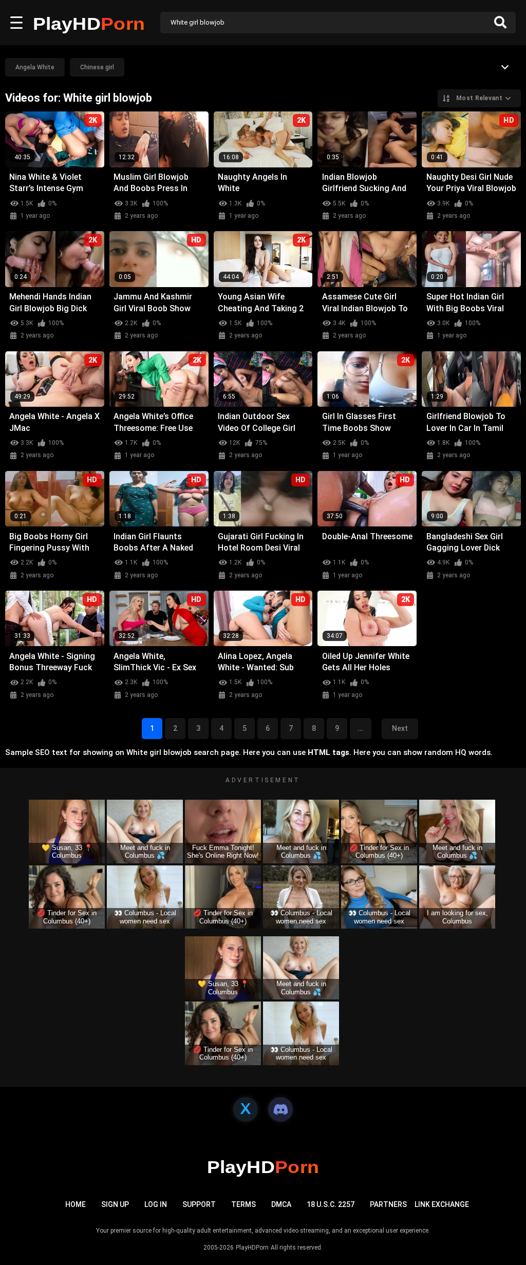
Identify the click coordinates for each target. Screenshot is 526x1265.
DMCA (281, 1204)
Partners (388, 1204)
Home (75, 1204)
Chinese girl (97, 67)
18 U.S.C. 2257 (330, 1204)
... (361, 728)
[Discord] (280, 1109)
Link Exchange (442, 1204)
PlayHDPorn (252, 1247)
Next (400, 728)
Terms (243, 1204)
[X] (245, 1109)
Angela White (34, 67)
